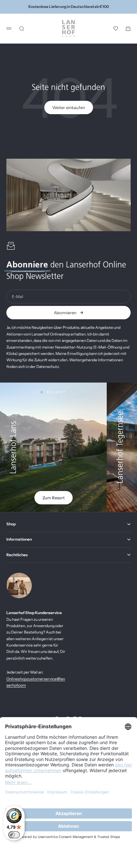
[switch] (14, 834)
